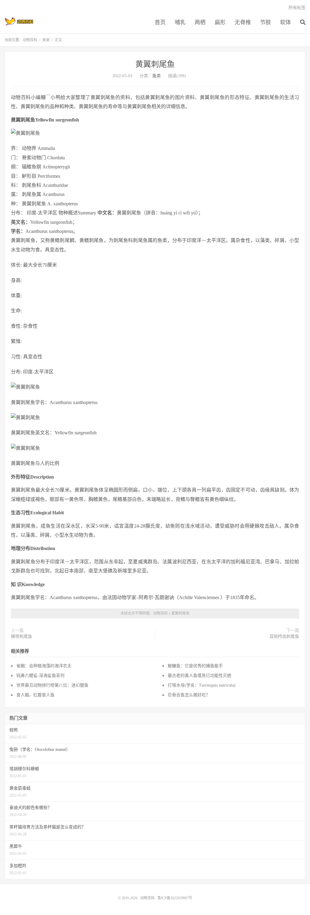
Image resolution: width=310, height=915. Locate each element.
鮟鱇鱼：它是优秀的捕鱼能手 (195, 666)
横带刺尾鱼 (21, 636)
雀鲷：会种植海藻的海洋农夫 (43, 666)
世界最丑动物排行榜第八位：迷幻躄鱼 (52, 685)
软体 (285, 22)
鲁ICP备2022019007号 (174, 898)
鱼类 (46, 40)
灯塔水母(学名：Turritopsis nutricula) (202, 685)
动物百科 (19, 21)
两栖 (200, 22)
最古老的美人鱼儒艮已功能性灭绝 (199, 675)
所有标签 (297, 7)
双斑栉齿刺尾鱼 (284, 636)
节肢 (265, 22)
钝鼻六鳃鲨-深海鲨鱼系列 (40, 675)
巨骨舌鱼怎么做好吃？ (189, 695)
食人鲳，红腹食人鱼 (35, 695)
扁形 (220, 22)
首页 (160, 22)
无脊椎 (243, 22)
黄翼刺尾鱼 (155, 64)
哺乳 (180, 22)
